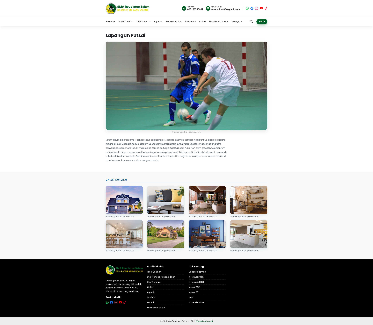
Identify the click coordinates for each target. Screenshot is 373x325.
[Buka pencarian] (251, 21)
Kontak (150, 302)
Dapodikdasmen (197, 271)
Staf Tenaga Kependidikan (161, 276)
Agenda (151, 292)
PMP (191, 297)
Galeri (150, 287)
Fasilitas (151, 297)
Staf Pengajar (154, 282)
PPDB (262, 21)
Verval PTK (194, 287)
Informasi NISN (196, 282)
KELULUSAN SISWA (156, 307)
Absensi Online (196, 302)
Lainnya (236, 21)
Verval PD (194, 292)
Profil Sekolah (154, 271)
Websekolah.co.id (204, 321)
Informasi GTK (196, 276)
